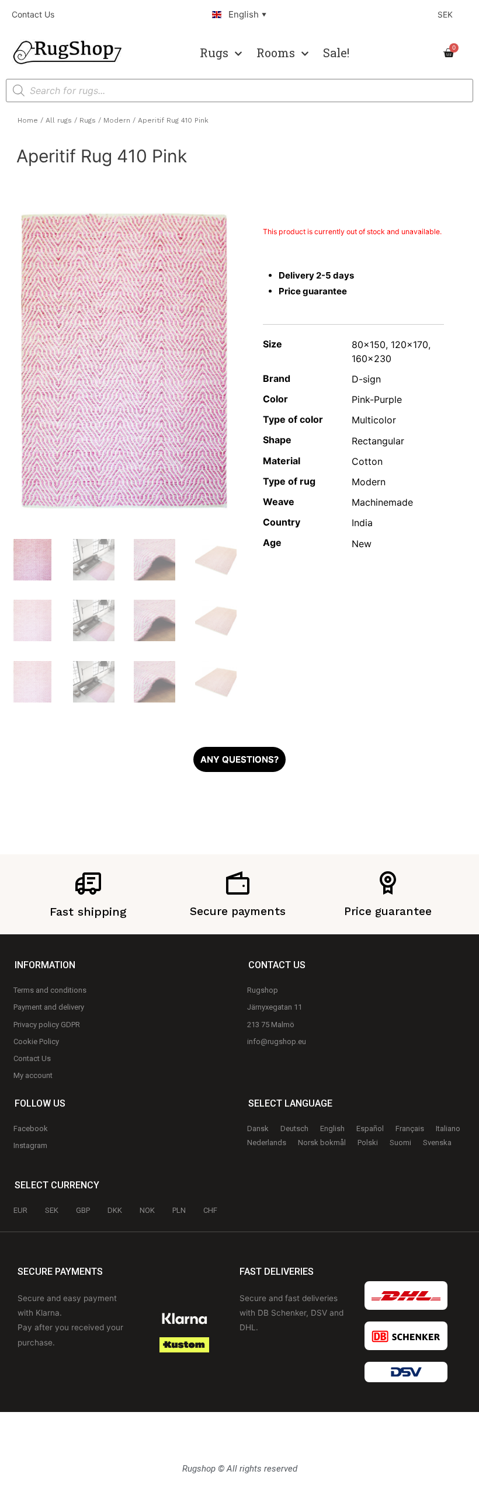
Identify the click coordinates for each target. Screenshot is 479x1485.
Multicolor (374, 420)
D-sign (366, 379)
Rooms (275, 52)
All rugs (59, 120)
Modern (116, 120)
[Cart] (452, 53)
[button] (239, 759)
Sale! (336, 52)
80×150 (369, 344)
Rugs (214, 52)
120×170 (409, 344)
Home (28, 120)
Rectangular (378, 441)
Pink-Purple (377, 399)
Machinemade (382, 502)
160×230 (371, 358)
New (362, 544)
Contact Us (33, 14)
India (362, 522)
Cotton (367, 461)
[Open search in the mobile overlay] (239, 90)
